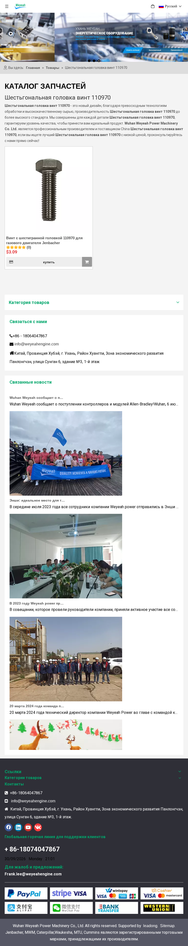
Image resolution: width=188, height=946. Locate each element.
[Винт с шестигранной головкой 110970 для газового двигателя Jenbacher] (48, 190)
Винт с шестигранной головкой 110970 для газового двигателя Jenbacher (44, 240)
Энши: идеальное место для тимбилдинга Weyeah (37, 492)
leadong (150, 926)
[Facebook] (8, 827)
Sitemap (167, 926)
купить (49, 262)
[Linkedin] (18, 827)
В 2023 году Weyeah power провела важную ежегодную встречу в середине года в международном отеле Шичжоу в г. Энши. (37, 595)
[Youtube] (28, 827)
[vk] (38, 827)
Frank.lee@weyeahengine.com (33, 874)
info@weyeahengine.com (36, 344)
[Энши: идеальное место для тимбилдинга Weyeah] (66, 487)
